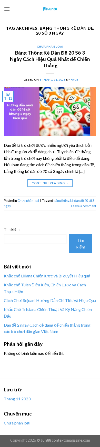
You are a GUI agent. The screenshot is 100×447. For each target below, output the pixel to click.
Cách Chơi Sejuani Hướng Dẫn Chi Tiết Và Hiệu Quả (50, 300)
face (74, 79)
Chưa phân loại (50, 46)
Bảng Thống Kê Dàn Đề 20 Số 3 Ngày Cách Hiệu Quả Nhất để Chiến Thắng (50, 59)
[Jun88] (50, 9)
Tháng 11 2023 (17, 398)
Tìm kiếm (11, 229)
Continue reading (50, 183)
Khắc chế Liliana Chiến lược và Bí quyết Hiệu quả (47, 275)
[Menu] (7, 9)
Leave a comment (83, 206)
